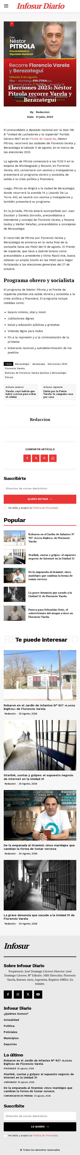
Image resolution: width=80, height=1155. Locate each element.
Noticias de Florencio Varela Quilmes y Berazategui (35, 373)
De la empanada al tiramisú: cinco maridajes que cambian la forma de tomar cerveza (50, 575)
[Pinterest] (44, 458)
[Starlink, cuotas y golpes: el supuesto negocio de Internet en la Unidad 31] (14, 556)
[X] (35, 458)
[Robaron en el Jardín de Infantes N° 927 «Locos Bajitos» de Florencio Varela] (14, 538)
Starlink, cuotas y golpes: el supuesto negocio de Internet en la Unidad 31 (52, 556)
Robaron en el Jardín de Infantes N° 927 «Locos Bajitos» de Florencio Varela (51, 537)
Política (40, 80)
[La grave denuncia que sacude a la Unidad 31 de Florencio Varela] (14, 594)
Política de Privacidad (45, 508)
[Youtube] (38, 994)
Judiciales (10, 1082)
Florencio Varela (15, 368)
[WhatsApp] (53, 458)
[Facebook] (27, 458)
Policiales (10, 1068)
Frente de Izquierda (42, 138)
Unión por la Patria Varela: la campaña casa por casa (58, 394)
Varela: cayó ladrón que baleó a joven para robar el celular (21, 394)
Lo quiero (38, 1126)
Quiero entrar (38, 499)
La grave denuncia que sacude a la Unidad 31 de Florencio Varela (50, 594)
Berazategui (22, 364)
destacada (38, 364)
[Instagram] (18, 994)
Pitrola (9, 377)
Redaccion (42, 112)
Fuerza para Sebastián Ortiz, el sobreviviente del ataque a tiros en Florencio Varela (50, 613)
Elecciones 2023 (57, 364)
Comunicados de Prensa (18, 1096)
